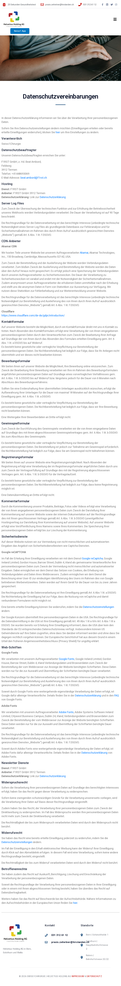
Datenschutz (94, 976)
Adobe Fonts (66, 712)
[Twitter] (112, 4)
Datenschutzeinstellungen (98, 606)
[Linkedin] (107, 4)
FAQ (116, 695)
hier (58, 132)
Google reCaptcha (92, 558)
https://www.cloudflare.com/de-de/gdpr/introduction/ (33, 315)
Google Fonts (66, 658)
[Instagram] (116, 4)
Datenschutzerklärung (53, 197)
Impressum (78, 976)
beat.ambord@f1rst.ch (34, 177)
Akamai (84, 252)
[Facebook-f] (103, 4)
